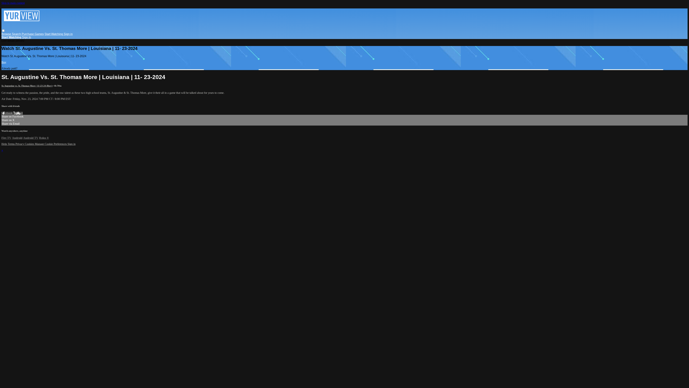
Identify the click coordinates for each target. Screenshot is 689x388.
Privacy (20, 144)
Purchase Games (33, 34)
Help (4, 144)
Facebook (7, 113)
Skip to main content (13, 2)
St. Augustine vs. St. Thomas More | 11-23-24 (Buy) (27, 85)
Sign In (26, 37)
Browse (6, 34)
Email (19, 113)
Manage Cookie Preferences (51, 144)
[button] (3, 30)
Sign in (68, 34)
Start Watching (54, 34)
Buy (3, 62)
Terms (11, 144)
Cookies (30, 144)
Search (17, 34)
